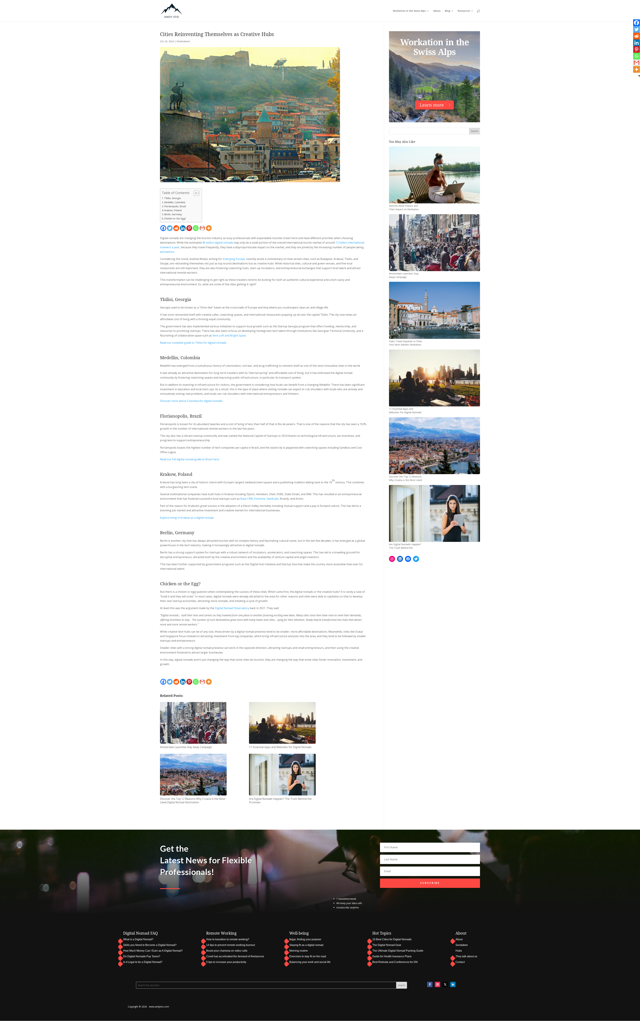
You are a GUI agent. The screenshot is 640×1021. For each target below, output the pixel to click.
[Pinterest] (189, 228)
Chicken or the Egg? (175, 218)
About (437, 11)
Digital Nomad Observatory (232, 608)
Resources (464, 11)
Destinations (183, 41)
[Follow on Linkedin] (453, 984)
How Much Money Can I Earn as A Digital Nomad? (153, 950)
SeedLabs (273, 498)
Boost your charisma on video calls (226, 950)
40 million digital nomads (217, 242)
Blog (447, 11)
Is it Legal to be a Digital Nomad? (142, 962)
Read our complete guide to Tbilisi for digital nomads (193, 343)
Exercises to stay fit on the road (307, 956)
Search (474, 131)
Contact (460, 962)
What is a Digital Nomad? (138, 939)
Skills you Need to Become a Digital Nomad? (149, 945)
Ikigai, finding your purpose (305, 939)
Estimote (259, 498)
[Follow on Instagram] (437, 984)
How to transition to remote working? (227, 939)
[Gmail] (202, 228)
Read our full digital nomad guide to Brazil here (189, 459)
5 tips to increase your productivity (226, 962)
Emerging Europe (234, 259)
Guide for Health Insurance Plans (392, 956)
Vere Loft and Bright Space (229, 335)
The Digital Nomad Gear (386, 945)
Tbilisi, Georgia (172, 198)
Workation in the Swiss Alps (409, 11)
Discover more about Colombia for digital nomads (191, 401)
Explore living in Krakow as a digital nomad (186, 518)
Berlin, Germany (173, 214)
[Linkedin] (183, 228)
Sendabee (462, 945)
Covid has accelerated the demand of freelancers (235, 956)
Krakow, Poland (173, 210)
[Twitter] (170, 228)
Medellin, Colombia (174, 202)
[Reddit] (176, 228)
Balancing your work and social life (309, 962)
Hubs (459, 950)
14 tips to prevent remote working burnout (230, 945)
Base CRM (246, 498)
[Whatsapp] (196, 228)
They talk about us (466, 956)
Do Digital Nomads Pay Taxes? (141, 956)
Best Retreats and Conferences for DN (395, 962)
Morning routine (298, 950)
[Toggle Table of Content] (194, 193)
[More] (209, 228)
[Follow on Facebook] (429, 984)
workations (167, 252)
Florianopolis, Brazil (175, 206)
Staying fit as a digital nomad (306, 945)
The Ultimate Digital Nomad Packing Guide (397, 950)
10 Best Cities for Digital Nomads (392, 939)
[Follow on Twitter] (445, 984)
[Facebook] (163, 228)
